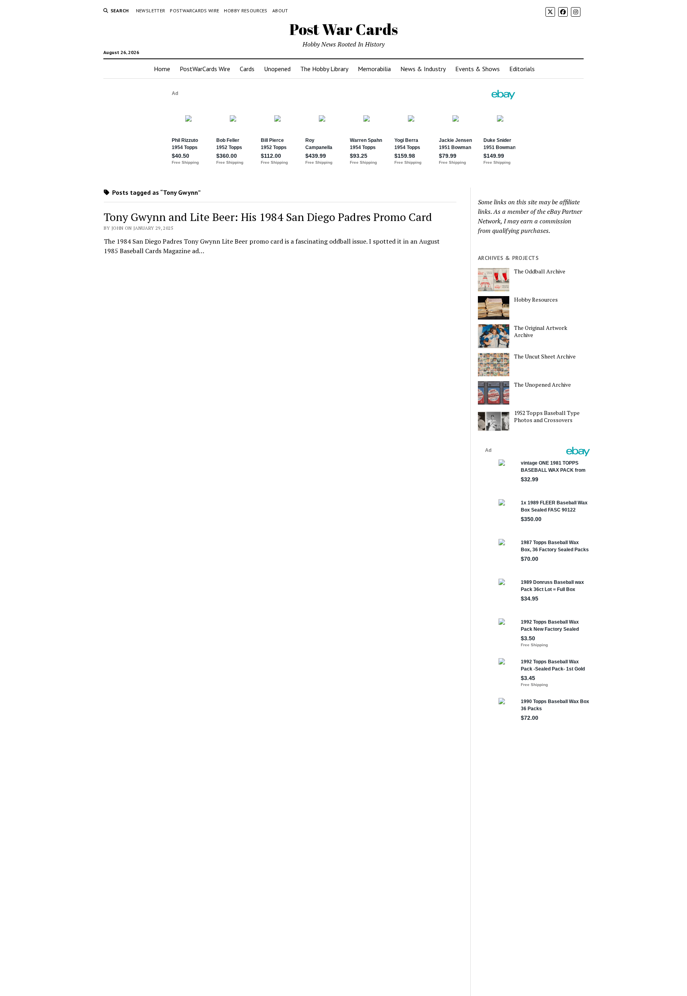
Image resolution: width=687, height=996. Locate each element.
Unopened (277, 69)
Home (162, 69)
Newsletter (150, 11)
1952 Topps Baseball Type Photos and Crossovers (547, 416)
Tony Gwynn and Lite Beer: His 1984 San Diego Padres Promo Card (268, 216)
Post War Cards (343, 29)
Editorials (522, 69)
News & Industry (423, 69)
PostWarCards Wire (194, 11)
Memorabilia (374, 69)
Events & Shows (477, 69)
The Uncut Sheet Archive (545, 356)
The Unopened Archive (542, 384)
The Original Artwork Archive (540, 331)
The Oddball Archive (539, 271)
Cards (247, 69)
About (280, 11)
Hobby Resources (245, 11)
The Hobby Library (324, 69)
